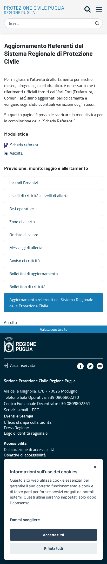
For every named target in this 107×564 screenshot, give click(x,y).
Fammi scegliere (25, 519)
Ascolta (16, 153)
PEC (35, 410)
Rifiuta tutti (53, 548)
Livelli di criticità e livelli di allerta (39, 195)
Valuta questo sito (53, 329)
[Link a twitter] (90, 366)
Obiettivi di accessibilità (25, 455)
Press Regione (16, 427)
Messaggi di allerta (25, 247)
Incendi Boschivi (23, 182)
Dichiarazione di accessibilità (29, 449)
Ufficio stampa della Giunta (27, 422)
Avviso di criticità (24, 260)
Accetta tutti (53, 535)
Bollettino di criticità (27, 286)
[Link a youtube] (100, 366)
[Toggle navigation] (97, 9)
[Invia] (97, 23)
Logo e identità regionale (26, 433)
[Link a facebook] (80, 366)
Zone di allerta (22, 221)
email (23, 410)
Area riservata (22, 365)
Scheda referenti (24, 145)
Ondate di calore (23, 234)
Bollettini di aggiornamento (33, 273)
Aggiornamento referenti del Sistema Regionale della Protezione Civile (51, 303)
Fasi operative (21, 208)
